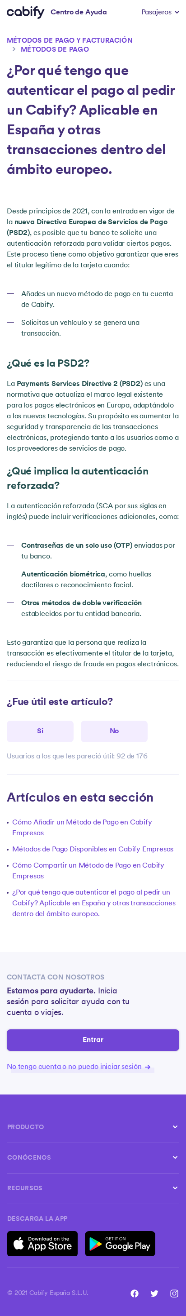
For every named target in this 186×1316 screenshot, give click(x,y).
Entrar (93, 1040)
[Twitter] (154, 1293)
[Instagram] (174, 1293)
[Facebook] (134, 1293)
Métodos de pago (55, 50)
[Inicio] (26, 12)
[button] (160, 12)
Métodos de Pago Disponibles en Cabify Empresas (92, 849)
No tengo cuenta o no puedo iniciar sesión (75, 1067)
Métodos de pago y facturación (70, 41)
